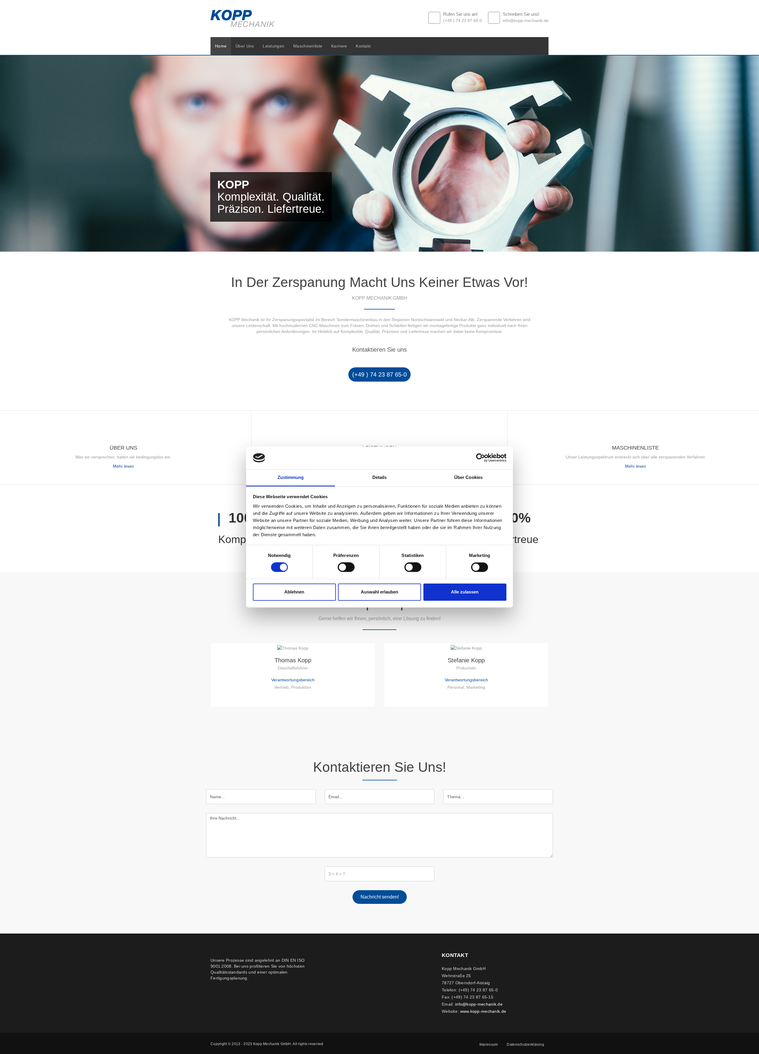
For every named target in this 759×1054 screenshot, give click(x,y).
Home (221, 46)
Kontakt (363, 46)
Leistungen (273, 46)
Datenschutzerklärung (525, 1044)
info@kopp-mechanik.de (479, 1004)
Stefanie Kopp (466, 660)
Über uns (244, 46)
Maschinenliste (307, 46)
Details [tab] (379, 477)
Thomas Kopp (293, 660)
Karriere (339, 46)
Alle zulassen (465, 591)
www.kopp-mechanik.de (483, 1011)
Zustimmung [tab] (291, 477)
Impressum (488, 1044)
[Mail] (292, 697)
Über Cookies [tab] (468, 477)
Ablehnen (294, 591)
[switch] (346, 567)
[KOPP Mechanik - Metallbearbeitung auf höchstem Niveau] (243, 18)
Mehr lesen (123, 466)
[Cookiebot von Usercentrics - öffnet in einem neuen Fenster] (480, 457)
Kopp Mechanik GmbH (272, 1044)
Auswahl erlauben (379, 591)
